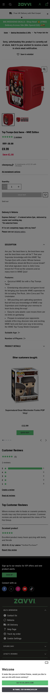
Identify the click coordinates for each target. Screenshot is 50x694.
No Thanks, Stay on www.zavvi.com (25, 689)
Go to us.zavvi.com (25, 683)
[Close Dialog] (46, 663)
